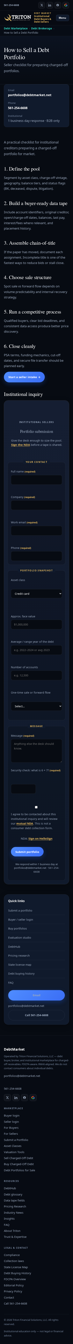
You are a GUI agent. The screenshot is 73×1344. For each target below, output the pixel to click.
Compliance (12, 1255)
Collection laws (14, 1261)
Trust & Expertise (15, 1237)
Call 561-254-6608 (36, 1015)
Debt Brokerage (41, 28)
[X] (41, 5)
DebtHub (14, 946)
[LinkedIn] (50, 5)
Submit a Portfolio (16, 1140)
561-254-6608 (11, 5)
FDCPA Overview (15, 1279)
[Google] (65, 5)
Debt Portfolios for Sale (19, 1170)
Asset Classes (12, 1146)
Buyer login (11, 1115)
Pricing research (19, 955)
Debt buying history (21, 973)
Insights (9, 1218)
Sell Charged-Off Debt (18, 1158)
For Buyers (11, 1128)
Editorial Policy (14, 1285)
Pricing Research (15, 1206)
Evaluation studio (19, 937)
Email (36, 995)
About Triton (12, 1231)
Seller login (11, 1122)
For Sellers (11, 1134)
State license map (19, 964)
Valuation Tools (14, 1152)
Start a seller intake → (24, 377)
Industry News (13, 1212)
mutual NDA (24, 823)
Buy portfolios (17, 928)
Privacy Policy (13, 1291)
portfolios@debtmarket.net (29, 95)
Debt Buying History (17, 1273)
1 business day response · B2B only (34, 120)
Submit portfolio (27, 852)
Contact (9, 1297)
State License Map (16, 1267)
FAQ (10, 982)
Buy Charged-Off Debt (19, 1164)
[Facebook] (58, 5)
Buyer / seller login (20, 919)
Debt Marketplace (16, 28)
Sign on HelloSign (40, 838)
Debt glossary (13, 1194)
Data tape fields (14, 1200)
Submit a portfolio (20, 910)
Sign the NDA (20, 445)
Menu (62, 17)
